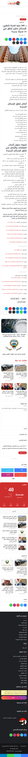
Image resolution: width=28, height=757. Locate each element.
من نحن (25, 620)
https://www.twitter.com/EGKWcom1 (14, 261)
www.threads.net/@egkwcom (16, 242)
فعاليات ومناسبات (23, 635)
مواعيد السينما (23, 678)
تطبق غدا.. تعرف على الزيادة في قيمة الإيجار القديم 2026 (21, 374)
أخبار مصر (19, 16)
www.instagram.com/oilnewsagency (12, 285)
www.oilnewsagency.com (17, 277)
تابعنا (13, 698)
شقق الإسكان (14, 298)
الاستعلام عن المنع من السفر (20, 656)
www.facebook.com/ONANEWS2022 (11, 281)
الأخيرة (14, 511)
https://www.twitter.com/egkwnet (15, 234)
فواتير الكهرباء (23, 668)
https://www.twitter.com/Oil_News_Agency (12, 289)
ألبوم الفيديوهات (23, 632)
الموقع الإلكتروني (23, 440)
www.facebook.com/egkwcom (13, 226)
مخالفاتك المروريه (23, 675)
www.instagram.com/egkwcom (13, 230)
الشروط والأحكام (23, 637)
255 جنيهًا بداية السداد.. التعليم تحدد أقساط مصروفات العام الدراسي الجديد (21, 393)
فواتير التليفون (23, 666)
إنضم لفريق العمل (22, 625)
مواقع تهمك (24, 680)
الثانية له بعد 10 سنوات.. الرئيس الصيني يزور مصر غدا (7, 392)
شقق (23, 298)
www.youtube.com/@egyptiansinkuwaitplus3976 (14, 266)
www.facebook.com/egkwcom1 (13, 254)
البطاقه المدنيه (23, 659)
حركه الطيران (24, 663)
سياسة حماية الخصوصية (21, 639)
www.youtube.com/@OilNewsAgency (12, 293)
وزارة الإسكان (21, 302)
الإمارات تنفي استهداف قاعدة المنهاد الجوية (9, 531)
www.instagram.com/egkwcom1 (13, 258)
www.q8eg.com (18, 250)
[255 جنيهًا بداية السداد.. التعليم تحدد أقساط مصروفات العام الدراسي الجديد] (21, 386)
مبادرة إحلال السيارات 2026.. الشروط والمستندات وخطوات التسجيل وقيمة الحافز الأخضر (8, 376)
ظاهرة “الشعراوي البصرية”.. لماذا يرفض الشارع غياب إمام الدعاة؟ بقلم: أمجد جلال (10, 546)
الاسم (25, 429)
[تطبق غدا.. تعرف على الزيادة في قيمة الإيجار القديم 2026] (21, 368)
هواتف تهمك (23, 683)
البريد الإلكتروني (23, 434)
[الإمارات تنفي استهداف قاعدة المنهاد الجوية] (22, 533)
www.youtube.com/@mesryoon (14, 238)
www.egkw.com (11, 222)
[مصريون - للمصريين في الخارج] (14, 3)
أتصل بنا (25, 627)
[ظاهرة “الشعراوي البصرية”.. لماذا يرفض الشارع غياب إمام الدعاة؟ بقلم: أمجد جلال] (22, 547)
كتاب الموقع (24, 673)
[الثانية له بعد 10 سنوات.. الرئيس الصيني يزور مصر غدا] (7, 386)
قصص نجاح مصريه (22, 671)
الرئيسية (23, 16)
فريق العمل (24, 623)
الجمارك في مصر (23, 661)
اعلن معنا (24, 630)
